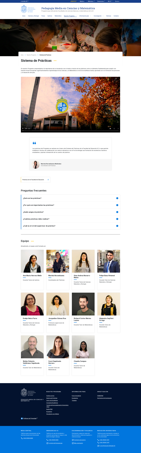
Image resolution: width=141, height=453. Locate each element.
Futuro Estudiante (76, 395)
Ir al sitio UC (24, 1)
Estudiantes (75, 398)
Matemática (58, 16)
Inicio (23, 16)
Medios (82, 1)
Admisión (73, 1)
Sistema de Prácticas (51, 398)
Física (43, 16)
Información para (85, 16)
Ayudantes (49, 411)
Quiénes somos (50, 395)
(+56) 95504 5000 (53, 440)
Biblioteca (91, 1)
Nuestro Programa (70, 16)
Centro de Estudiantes (52, 400)
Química (49, 16)
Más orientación (78, 443)
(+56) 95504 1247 (104, 442)
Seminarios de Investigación (104, 398)
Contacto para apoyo (80, 440)
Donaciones (100, 1)
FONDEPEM (100, 395)
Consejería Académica (52, 402)
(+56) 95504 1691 (104, 440)
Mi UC (109, 1)
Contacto (116, 16)
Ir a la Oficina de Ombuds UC (107, 445)
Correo (117, 1)
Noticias (108, 16)
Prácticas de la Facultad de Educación (35, 179)
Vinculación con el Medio (52, 414)
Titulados (74, 400)
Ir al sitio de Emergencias (55, 443)
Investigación (99, 16)
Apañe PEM (49, 409)
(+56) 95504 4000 (28, 438)
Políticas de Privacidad (28, 418)
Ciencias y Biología (33, 16)
